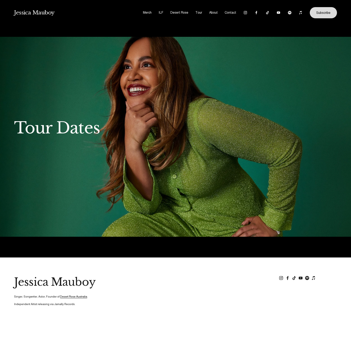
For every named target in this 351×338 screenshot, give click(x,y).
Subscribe (323, 12)
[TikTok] (267, 13)
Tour (198, 12)
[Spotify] (290, 13)
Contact (230, 12)
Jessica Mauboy (34, 12)
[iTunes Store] (301, 13)
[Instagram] (245, 13)
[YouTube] (278, 13)
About (213, 12)
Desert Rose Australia (73, 296)
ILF (161, 12)
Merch (147, 12)
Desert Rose (179, 12)
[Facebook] (256, 13)
